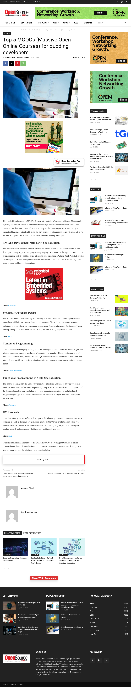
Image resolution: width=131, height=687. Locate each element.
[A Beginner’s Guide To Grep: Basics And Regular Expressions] (96, 222)
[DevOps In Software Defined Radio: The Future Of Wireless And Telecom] (43, 547)
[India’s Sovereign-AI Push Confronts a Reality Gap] (121, 133)
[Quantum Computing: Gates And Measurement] (15, 547)
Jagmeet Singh (10, 57)
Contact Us (36, 2)
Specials (88, 23)
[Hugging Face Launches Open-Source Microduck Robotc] (9, 618)
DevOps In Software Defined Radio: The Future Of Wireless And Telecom (42, 560)
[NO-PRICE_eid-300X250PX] (44, 152)
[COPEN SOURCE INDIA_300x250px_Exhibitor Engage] (109, 102)
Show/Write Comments (44, 578)
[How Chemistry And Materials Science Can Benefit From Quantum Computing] (72, 547)
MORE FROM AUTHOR (32, 533)
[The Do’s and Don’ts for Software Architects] (121, 299)
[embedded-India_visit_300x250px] (44, 302)
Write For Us (26, 2)
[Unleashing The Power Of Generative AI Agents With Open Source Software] (121, 157)
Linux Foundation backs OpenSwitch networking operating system (18, 474)
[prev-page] (4, 568)
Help (100, 23)
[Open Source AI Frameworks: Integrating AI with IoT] (121, 336)
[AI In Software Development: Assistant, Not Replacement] (121, 120)
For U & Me (10, 23)
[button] (125, 23)
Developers (26, 23)
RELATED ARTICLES (12, 533)
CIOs (55, 23)
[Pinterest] (17, 63)
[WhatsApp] (23, 63)
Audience (13, 30)
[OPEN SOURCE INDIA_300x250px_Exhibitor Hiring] (109, 64)
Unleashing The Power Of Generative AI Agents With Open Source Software (101, 156)
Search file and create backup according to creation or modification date (115, 198)
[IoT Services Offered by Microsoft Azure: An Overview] (121, 348)
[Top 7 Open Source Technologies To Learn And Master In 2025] (121, 311)
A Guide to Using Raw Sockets (116, 208)
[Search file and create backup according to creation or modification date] (96, 199)
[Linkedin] (122, 2)
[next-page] (8, 568)
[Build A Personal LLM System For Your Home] (121, 145)
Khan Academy (15, 370)
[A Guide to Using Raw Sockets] (96, 211)
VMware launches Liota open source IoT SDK (65, 473)
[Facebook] (118, 2)
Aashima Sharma (23, 57)
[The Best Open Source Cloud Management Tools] (121, 324)
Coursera (12, 305)
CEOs (65, 23)
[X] (126, 2)
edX (10, 336)
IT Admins (42, 23)
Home (5, 30)
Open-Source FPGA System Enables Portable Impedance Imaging (28, 629)
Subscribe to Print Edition (11, 2)
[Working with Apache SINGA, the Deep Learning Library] (121, 170)
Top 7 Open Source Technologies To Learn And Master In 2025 (100, 310)
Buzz (76, 23)
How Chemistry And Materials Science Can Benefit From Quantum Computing (70, 560)
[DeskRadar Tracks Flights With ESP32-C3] (9, 606)
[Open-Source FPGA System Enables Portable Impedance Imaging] (9, 630)
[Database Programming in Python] (96, 258)
